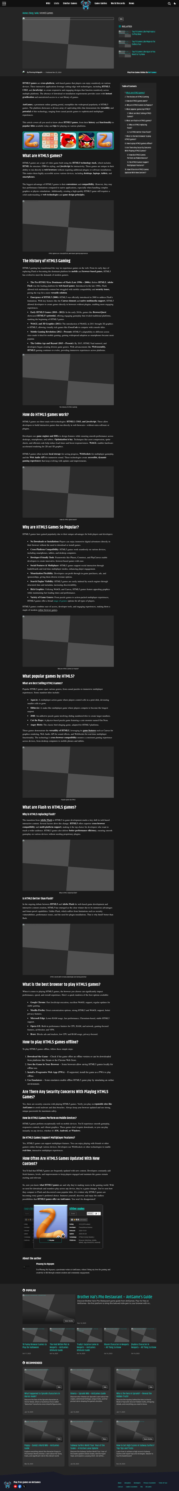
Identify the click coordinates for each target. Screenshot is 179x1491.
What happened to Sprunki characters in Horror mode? (42, 1395)
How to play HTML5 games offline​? (139, 143)
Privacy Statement (150, 1483)
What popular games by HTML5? (138, 109)
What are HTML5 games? (135, 92)
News (131, 3)
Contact (120, 1487)
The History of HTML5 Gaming (137, 96)
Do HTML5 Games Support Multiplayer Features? (138, 164)
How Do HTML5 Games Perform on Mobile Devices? (137, 156)
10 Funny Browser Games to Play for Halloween (35, 1346)
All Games (149, 1487)
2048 (72, 1209)
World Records (118, 3)
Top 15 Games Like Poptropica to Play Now (143, 33)
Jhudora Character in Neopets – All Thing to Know (143, 1346)
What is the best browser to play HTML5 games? (138, 138)
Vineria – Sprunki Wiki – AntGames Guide (88, 1393)
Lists (56, 3)
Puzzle (73, 1213)
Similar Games (70, 3)
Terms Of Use (163, 1483)
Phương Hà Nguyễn (35, 72)
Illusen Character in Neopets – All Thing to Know (116, 1346)
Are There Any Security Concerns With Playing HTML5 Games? (138, 149)
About (120, 1483)
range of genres (60, 600)
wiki (37, 13)
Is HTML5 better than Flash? (140, 132)
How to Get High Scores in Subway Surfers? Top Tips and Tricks (135, 1447)
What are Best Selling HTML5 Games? (139, 115)
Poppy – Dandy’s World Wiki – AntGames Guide (41, 1447)
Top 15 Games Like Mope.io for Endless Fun (143, 43)
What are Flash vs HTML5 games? (138, 120)
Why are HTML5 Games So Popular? (140, 105)
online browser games (47, 609)
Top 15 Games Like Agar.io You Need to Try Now (143, 53)
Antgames (127, 1483)
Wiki (48, 3)
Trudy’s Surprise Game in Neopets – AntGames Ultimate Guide (88, 1347)
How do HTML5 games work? (136, 101)
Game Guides (101, 3)
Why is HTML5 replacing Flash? (137, 126)
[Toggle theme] (175, 3)
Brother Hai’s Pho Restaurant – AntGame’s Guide (114, 1297)
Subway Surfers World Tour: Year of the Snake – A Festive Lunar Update (87, 1447)
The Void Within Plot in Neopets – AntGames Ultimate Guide (59, 1347)
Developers (137, 1483)
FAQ (141, 1487)
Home (25, 13)
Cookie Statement (131, 1487)
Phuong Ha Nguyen (45, 1264)
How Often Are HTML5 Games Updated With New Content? (137, 171)
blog (31, 13)
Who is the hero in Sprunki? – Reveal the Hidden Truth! (134, 1395)
